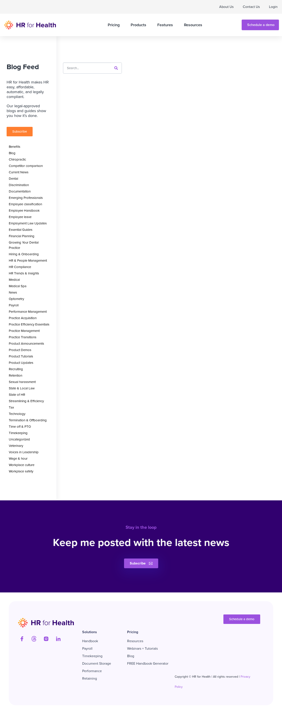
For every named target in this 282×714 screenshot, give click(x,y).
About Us (226, 6)
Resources (193, 25)
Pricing (114, 25)
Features (165, 25)
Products (138, 25)
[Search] (116, 68)
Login (273, 6)
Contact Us (251, 6)
